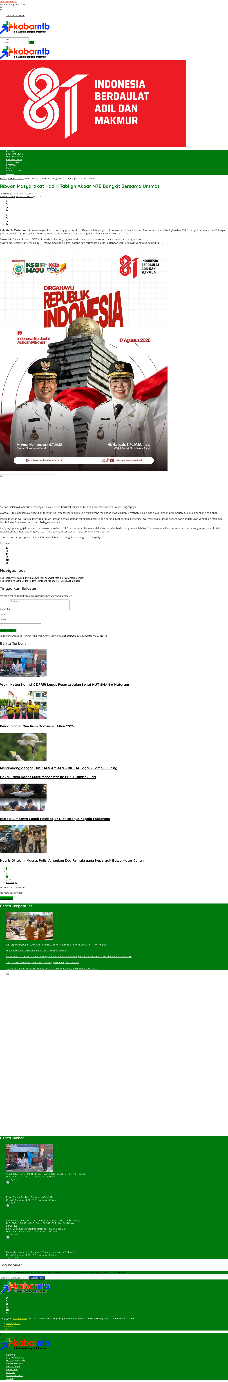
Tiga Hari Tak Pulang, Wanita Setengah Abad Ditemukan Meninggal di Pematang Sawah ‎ (52, 968)
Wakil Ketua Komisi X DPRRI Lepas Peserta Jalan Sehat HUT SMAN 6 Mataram (64, 684)
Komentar (5, 608)
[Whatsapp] (7, 210)
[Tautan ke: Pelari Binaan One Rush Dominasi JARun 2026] (13, 1194)
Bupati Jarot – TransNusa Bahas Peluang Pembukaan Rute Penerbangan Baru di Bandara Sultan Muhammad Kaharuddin (69, 956)
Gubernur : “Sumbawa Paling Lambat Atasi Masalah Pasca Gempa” (42, 577)
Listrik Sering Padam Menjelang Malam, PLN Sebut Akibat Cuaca (40, 580)
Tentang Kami (13, 1323)
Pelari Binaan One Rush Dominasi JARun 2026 (37, 726)
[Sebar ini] (6, 201)
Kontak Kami (12, 1329)
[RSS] (7, 563)
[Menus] (1, 7)
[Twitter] (7, 551)
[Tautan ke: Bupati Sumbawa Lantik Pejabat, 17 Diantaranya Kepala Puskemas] (13, 1248)
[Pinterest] (7, 554)
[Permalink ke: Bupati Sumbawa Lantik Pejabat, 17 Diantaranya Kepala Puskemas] (23, 810)
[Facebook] (7, 548)
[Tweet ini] (7, 204)
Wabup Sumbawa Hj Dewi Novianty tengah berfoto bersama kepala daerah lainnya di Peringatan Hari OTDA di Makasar (66, 1272)
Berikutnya (11, 882)
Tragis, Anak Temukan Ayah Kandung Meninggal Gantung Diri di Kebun (42, 962)
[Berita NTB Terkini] (25, 33)
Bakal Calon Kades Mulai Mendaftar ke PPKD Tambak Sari (48, 777)
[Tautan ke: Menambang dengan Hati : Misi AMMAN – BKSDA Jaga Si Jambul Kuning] (13, 1217)
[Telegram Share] (7, 207)
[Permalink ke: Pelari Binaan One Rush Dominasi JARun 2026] (23, 718)
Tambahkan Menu (15, 15)
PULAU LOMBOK (24, 196)
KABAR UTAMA (7, 196)
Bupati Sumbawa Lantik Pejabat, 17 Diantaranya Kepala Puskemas (55, 819)
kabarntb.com (20, 1318)
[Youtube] (7, 560)
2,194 (8, 879)
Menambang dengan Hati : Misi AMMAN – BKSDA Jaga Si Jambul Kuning (58, 768)
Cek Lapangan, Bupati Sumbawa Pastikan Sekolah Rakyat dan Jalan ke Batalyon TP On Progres (56, 944)
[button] (31, 42)
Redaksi (10, 1326)
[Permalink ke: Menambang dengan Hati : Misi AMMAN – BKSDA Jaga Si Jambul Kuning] (23, 759)
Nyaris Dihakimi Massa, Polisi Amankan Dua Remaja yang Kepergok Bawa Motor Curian (72, 860)
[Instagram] (7, 557)
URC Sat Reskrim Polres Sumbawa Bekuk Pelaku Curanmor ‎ (36, 950)
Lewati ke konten (8, 1)
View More (6, 898)
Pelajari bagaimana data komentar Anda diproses (82, 635)
